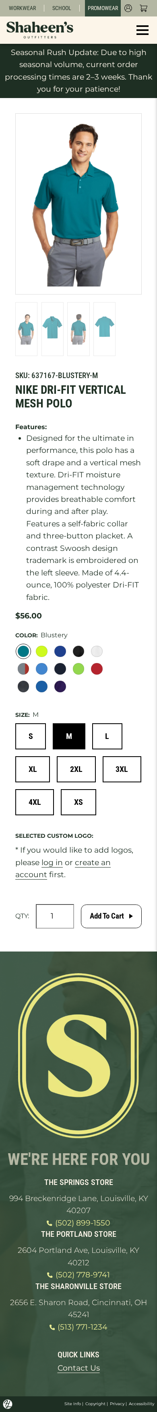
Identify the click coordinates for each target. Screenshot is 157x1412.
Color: (26, 635)
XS (78, 802)
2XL (76, 769)
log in (52, 862)
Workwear (22, 8)
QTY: (22, 916)
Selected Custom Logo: (54, 836)
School (61, 8)
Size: (22, 715)
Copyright (95, 1403)
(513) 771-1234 (82, 1327)
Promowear (103, 8)
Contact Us (79, 1368)
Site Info (72, 1403)
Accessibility (141, 1403)
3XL (122, 769)
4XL (35, 802)
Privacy (117, 1403)
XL (33, 769)
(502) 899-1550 (82, 1223)
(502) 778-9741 (83, 1274)
